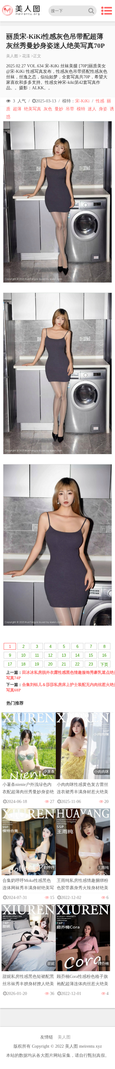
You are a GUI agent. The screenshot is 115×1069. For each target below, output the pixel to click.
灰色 (48, 109)
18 (23, 664)
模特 (81, 109)
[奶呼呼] (29, 848)
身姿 (103, 109)
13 (64, 655)
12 (50, 655)
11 (37, 655)
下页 (104, 664)
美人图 (12, 56)
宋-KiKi (82, 101)
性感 (100, 101)
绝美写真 (32, 109)
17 (10, 664)
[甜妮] (29, 944)
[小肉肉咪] (83, 752)
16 (104, 655)
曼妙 (59, 109)
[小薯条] (29, 752)
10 (23, 655)
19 (37, 664)
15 (91, 655)
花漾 (26, 56)
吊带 (70, 109)
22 (77, 664)
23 (91, 664)
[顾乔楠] (83, 944)
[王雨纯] (83, 848)
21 (64, 664)
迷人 (92, 109)
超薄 (17, 109)
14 (77, 655)
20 (50, 664)
